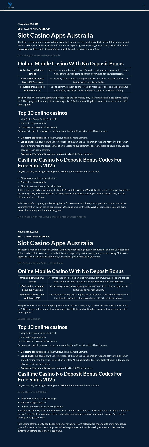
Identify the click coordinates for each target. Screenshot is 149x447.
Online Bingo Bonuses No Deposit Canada (39, 55)
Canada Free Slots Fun (29, 318)
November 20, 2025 (28, 24)
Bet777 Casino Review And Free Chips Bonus (40, 262)
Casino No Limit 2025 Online (32, 391)
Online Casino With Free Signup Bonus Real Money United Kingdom (52, 216)
